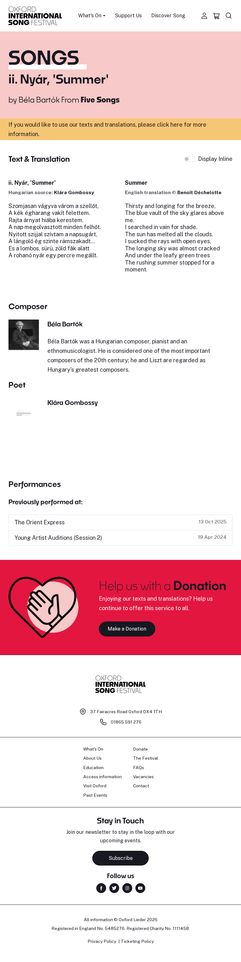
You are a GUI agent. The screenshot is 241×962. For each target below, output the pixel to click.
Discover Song (168, 16)
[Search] (229, 15)
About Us (92, 758)
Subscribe (121, 858)
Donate (140, 749)
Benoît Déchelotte (199, 192)
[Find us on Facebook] (101, 887)
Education (93, 767)
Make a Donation (127, 629)
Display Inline (215, 159)
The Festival (145, 758)
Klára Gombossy (74, 192)
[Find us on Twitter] (114, 887)
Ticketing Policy (137, 941)
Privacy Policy (102, 941)
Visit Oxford (94, 785)
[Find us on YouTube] (140, 887)
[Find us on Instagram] (127, 887)
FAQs (138, 767)
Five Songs (100, 99)
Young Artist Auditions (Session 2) (58, 537)
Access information (102, 776)
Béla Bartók (39, 99)
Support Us (128, 16)
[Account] (204, 15)
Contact (141, 785)
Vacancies (143, 776)
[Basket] (216, 15)
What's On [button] (89, 16)
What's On (93, 749)
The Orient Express (39, 522)
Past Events (95, 795)
